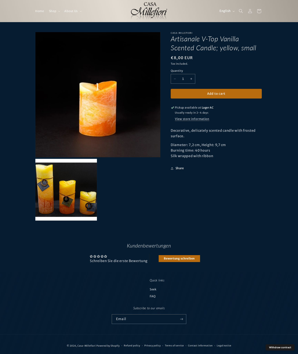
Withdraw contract (280, 347)
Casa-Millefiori (86, 345)
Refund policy (132, 345)
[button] (54, 11)
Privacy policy (152, 345)
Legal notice (224, 345)
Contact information (200, 345)
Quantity (177, 70)
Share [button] (180, 168)
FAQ (153, 296)
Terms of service (174, 345)
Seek (153, 289)
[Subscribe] (181, 319)
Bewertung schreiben (179, 258)
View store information (192, 119)
